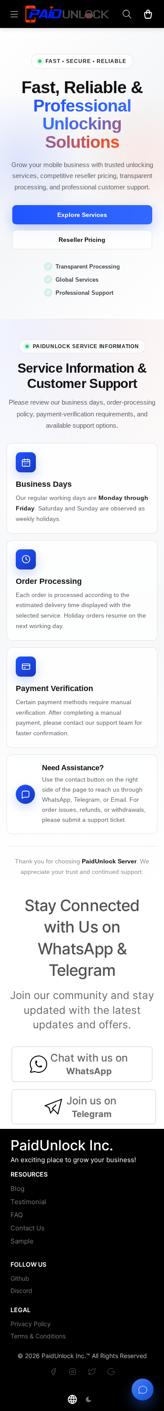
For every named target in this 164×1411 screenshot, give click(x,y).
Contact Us (27, 1228)
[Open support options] (143, 1389)
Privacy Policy (30, 1323)
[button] (72, 1399)
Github (19, 1278)
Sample (22, 1241)
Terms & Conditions (38, 1336)
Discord (21, 1290)
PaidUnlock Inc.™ (66, 1355)
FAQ (16, 1215)
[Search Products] (126, 14)
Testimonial (28, 1202)
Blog (17, 1188)
